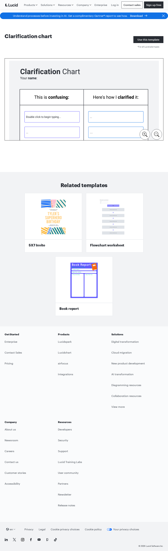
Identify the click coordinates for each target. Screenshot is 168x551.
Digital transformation (125, 341)
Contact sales (132, 4)
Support (63, 451)
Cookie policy (93, 529)
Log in (115, 4)
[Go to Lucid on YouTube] (39, 539)
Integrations (65, 374)
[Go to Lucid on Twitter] (14, 539)
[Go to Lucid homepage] (14, 5)
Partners (63, 483)
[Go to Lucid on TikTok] (55, 539)
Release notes (66, 505)
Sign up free (153, 4)
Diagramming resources (126, 385)
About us (10, 429)
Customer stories (15, 472)
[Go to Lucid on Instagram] (22, 539)
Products (29, 4)
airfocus (63, 363)
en (11, 529)
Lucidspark (65, 341)
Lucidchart (64, 352)
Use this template (148, 39)
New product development (128, 363)
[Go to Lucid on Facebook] (30, 539)
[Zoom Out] (156, 134)
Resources (64, 4)
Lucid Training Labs (70, 461)
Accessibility (12, 483)
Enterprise (100, 4)
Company (83, 4)
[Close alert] (163, 16)
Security (63, 440)
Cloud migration (121, 352)
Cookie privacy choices (65, 529)
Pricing (9, 363)
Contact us (11, 461)
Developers (65, 429)
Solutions (46, 4)
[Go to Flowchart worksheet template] (114, 222)
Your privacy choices (126, 529)
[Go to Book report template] (84, 286)
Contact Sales (13, 352)
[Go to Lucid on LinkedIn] (6, 539)
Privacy (28, 529)
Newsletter (64, 494)
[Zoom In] (145, 134)
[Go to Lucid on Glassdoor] (47, 539)
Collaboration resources (126, 395)
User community (68, 472)
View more (118, 406)
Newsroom (11, 440)
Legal (42, 529)
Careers (9, 451)
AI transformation (122, 374)
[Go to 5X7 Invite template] (53, 222)
